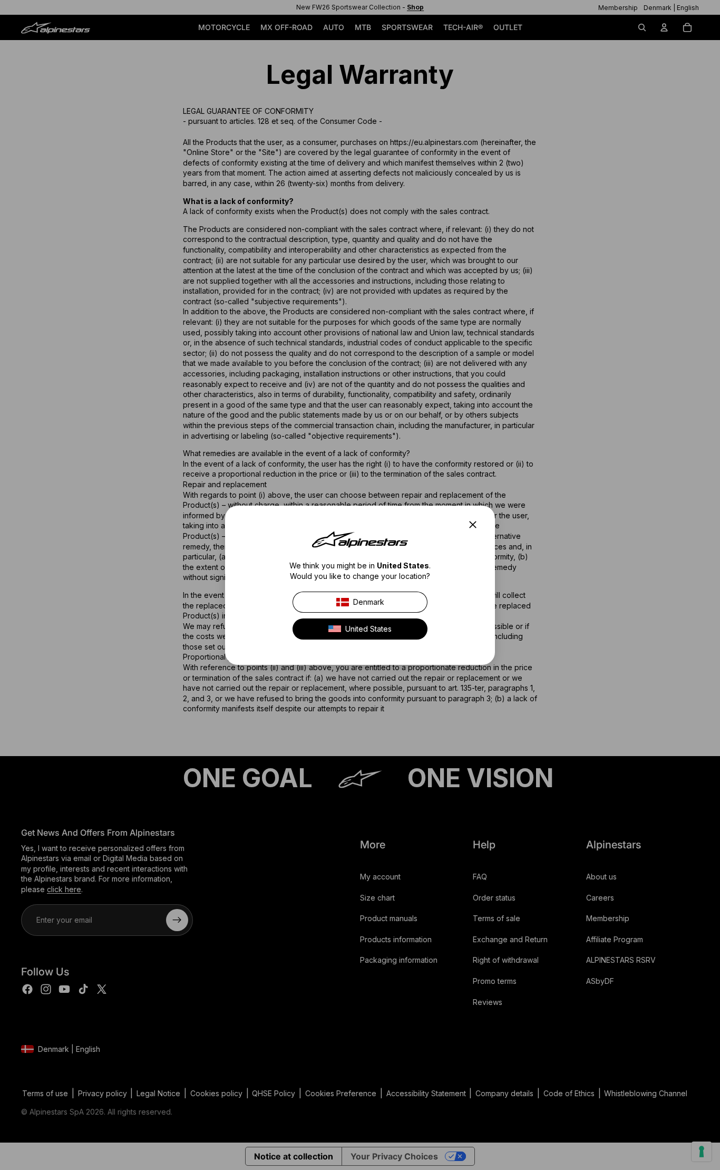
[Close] (476, 524)
